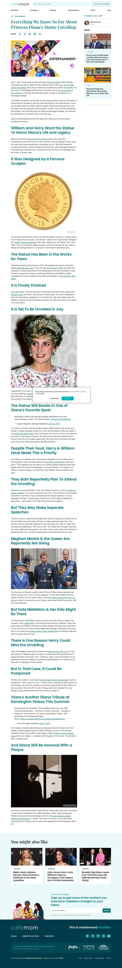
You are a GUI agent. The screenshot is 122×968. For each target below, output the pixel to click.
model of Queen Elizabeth (25, 242)
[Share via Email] (40, 34)
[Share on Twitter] (25, 34)
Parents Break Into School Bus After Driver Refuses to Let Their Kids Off (97, 92)
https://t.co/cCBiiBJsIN (61, 419)
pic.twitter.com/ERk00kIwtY (53, 719)
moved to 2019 (56, 268)
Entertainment (20, 16)
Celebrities (90, 52)
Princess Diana (53, 82)
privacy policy (86, 915)
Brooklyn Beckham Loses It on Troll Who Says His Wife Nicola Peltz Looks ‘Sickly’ (95, 876)
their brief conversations (55, 462)
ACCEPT (67, 398)
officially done (17, 294)
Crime (88, 85)
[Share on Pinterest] (35, 34)
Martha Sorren (95, 22)
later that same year (25, 268)
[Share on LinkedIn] (30, 34)
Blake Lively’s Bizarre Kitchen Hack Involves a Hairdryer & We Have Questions (26, 876)
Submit (106, 910)
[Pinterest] (98, 936)
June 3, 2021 (44, 723)
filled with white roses (24, 434)
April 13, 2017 (54, 424)
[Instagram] (103, 936)
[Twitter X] (93, 936)
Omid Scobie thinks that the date (54, 680)
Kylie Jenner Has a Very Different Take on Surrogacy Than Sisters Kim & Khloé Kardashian (60, 876)
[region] (62, 395)
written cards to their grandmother (43, 631)
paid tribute (29, 623)
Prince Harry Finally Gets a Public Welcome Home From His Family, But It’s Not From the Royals (97, 58)
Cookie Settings (54, 398)
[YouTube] (109, 936)
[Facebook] (87, 936)
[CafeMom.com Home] (20, 4)
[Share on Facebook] (20, 34)
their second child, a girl (58, 651)
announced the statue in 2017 (39, 139)
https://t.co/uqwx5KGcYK (30, 719)
